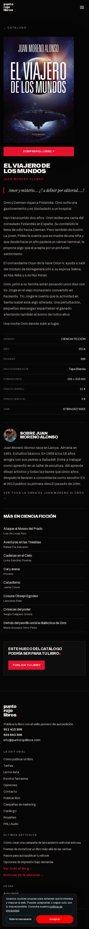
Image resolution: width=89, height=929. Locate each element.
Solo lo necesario (20, 919)
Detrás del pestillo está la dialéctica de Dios (35, 623)
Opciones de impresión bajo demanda (28, 862)
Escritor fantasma (16, 778)
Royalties (10, 817)
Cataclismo (12, 582)
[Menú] (81, 7)
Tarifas (8, 765)
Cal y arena (12, 569)
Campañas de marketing (20, 804)
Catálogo (10, 811)
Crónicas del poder (17, 609)
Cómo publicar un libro (18, 759)
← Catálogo (15, 27)
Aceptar (54, 919)
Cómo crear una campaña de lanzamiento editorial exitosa (42, 842)
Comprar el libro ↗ (38, 151)
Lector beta (11, 772)
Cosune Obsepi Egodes (21, 596)
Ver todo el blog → (18, 868)
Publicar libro (12, 798)
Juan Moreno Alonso (39, 435)
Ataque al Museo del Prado (23, 528)
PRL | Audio (11, 824)
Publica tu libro (26, 665)
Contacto (10, 791)
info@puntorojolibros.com (22, 740)
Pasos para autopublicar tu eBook (26, 855)
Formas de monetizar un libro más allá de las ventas (37, 849)
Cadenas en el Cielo (18, 555)
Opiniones (10, 785)
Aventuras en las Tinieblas (22, 542)
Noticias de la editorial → (24, 875)
